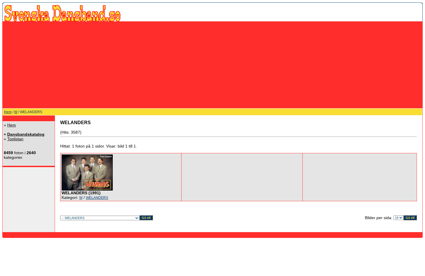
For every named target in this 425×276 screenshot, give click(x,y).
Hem (8, 112)
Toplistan (15, 139)
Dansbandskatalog (26, 134)
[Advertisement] (212, 64)
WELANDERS (97, 198)
